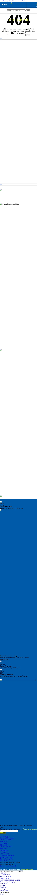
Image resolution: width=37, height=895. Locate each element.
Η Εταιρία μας (4, 852)
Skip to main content (18, 1)
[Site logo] (18, 7)
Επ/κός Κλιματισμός (6, 840)
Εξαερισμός (3, 845)
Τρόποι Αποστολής (6, 857)
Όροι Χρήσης (4, 854)
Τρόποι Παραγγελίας (6, 859)
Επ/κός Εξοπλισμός (6, 847)
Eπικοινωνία (4, 850)
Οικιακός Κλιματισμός (7, 838)
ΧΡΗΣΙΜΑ (3, 848)
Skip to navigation (6, 1)
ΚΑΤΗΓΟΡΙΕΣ (5, 836)
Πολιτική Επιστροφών (7, 855)
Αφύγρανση (3, 843)
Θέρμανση (3, 841)
